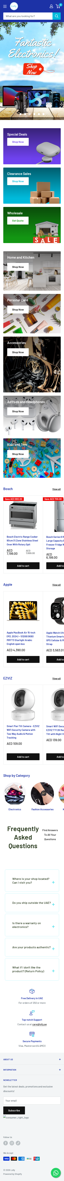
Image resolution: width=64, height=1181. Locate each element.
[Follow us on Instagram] (12, 1143)
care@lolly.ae (39, 1024)
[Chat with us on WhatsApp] (56, 1173)
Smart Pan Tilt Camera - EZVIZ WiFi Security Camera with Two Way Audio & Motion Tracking (23, 732)
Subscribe (14, 1110)
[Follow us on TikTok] (18, 1143)
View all (56, 489)
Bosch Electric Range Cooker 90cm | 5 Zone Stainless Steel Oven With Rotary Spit (22, 540)
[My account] (51, 6)
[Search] (57, 16)
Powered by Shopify (12, 1174)
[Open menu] (5, 6)
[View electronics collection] (32, 71)
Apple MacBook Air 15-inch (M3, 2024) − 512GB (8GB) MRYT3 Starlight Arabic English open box (21, 638)
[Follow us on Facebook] (5, 1143)
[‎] (32, 858)
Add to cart (23, 565)
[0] (58, 6)
